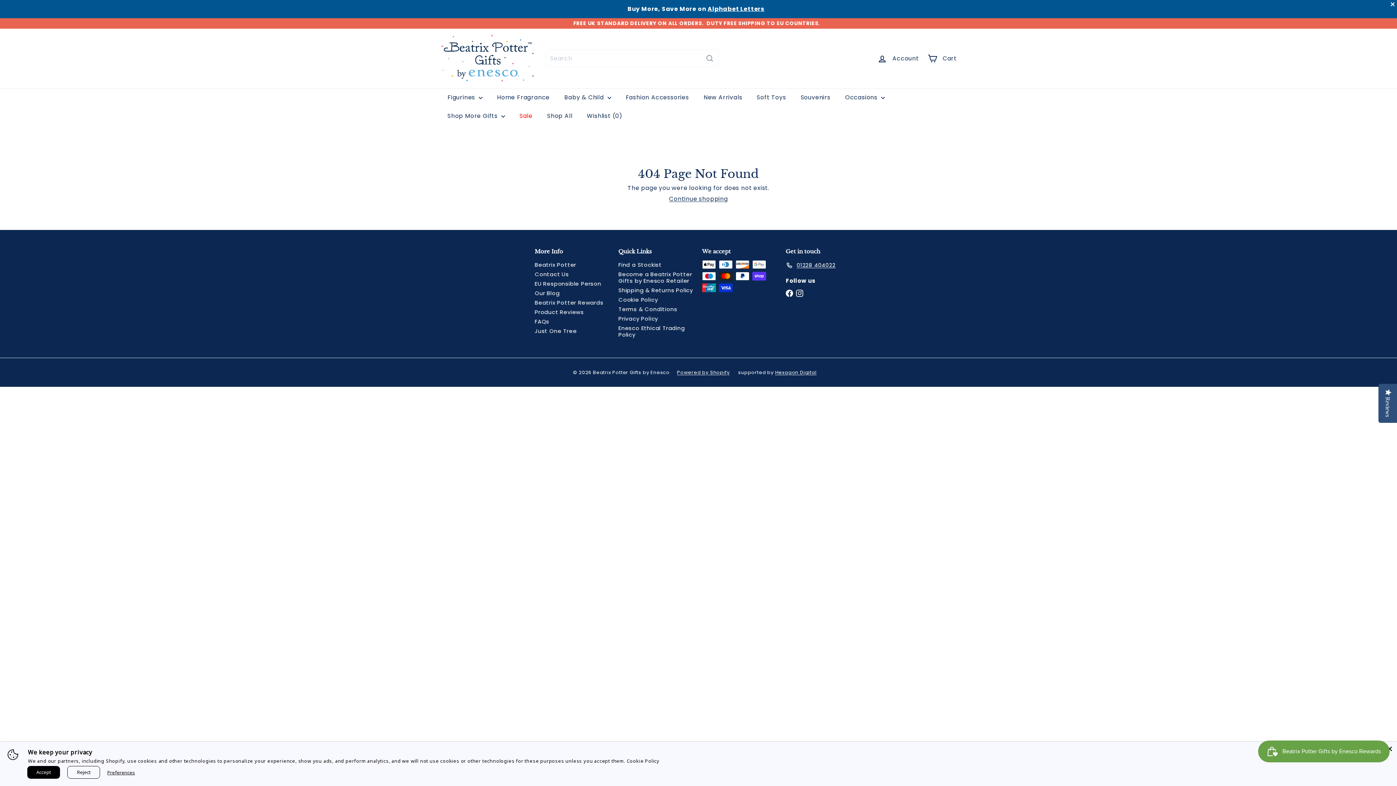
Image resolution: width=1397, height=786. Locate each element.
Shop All (559, 116)
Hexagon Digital (796, 372)
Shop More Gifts (473, 116)
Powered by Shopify (703, 372)
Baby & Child (584, 97)
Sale (526, 116)
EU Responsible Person (568, 283)
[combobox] (632, 58)
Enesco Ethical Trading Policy (651, 331)
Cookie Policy (638, 299)
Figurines (462, 97)
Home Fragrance (523, 97)
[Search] (710, 58)
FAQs (542, 321)
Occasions (862, 97)
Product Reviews (559, 312)
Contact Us (552, 274)
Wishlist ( (603, 116)
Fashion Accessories (657, 97)
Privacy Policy (638, 318)
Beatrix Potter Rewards (569, 302)
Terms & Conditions (647, 309)
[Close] (1389, 749)
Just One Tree (556, 331)
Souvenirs (816, 97)
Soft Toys (771, 97)
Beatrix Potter (555, 265)
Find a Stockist (640, 265)
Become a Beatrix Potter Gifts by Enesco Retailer (655, 277)
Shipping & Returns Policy (655, 290)
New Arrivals (723, 97)
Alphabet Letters (736, 9)
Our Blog (547, 293)
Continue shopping (698, 199)
